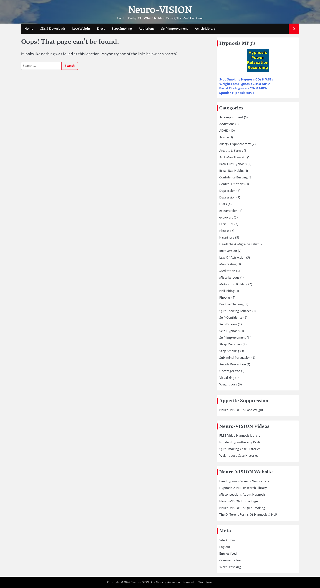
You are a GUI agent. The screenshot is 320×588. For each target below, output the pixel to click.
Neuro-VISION (160, 10)
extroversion (228, 211)
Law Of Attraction (232, 258)
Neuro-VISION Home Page (238, 501)
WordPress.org (230, 567)
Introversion (228, 251)
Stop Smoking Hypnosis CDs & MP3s (246, 80)
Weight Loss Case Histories (238, 456)
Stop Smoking (122, 29)
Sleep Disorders (230, 344)
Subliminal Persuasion (235, 358)
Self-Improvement (174, 29)
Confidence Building (233, 177)
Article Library (205, 29)
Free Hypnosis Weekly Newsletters (244, 481)
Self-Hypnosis (229, 331)
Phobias (225, 298)
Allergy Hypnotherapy (235, 144)
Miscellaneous (229, 278)
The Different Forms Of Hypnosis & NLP (248, 515)
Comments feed (230, 560)
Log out (224, 547)
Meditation (227, 271)
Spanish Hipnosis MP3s (236, 93)
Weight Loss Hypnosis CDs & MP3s (244, 84)
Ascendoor (174, 582)
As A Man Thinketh (232, 157)
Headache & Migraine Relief (239, 244)
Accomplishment (231, 117)
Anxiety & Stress (231, 151)
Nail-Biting (227, 291)
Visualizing (226, 378)
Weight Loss (228, 384)
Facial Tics (226, 224)
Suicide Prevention (232, 364)
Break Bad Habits (231, 171)
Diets (101, 29)
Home (28, 29)
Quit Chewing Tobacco (235, 311)
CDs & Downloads (53, 29)
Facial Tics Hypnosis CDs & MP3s (243, 88)
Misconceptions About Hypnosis (242, 495)
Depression (227, 191)
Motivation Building (233, 284)
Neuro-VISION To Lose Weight (241, 410)
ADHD (224, 131)
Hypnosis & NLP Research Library (243, 488)
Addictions (146, 29)
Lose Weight (81, 29)
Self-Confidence (231, 318)
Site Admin (227, 540)
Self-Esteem (228, 324)
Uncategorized (229, 371)
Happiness (226, 238)
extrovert (226, 218)
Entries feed (228, 554)
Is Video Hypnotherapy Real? (239, 442)
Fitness (224, 231)
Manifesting (228, 264)
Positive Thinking (231, 304)
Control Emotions (232, 184)
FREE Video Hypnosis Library (239, 436)
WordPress (205, 582)
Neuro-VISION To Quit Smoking (242, 508)
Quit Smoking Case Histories (239, 449)
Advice (224, 137)
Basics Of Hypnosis (233, 164)
